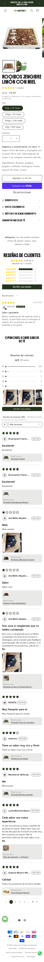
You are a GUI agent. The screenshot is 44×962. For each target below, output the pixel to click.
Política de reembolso (27, 948)
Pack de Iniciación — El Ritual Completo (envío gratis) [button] (15, 857)
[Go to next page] (37, 902)
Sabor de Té (17, 945)
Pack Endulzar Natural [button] (20, 892)
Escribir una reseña (22, 409)
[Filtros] (4, 424)
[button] (5, 10)
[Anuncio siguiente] (39, 3)
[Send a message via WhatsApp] (40, 953)
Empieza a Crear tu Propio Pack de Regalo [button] (18, 687)
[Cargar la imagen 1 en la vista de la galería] (9, 66)
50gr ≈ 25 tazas (12, 108)
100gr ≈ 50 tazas (13, 114)
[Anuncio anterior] (4, 3)
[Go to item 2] (27, 397)
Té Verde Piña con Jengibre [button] (22, 722)
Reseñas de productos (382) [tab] (14, 417)
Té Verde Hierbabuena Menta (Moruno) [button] (15, 502)
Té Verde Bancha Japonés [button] (22, 794)
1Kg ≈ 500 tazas (13, 127)
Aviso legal (31, 956)
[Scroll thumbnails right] (39, 397)
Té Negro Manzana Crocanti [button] (23, 559)
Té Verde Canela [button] (18, 459)
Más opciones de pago (22, 192)
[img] (8, 302)
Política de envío (18, 956)
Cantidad (6, 133)
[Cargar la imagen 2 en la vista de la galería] (22, 66)
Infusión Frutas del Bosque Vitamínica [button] (14, 603)
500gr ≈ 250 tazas (14, 120)
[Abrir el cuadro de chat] (5, 919)
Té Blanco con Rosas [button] (19, 758)
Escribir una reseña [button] (22, 286)
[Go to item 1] (10, 397)
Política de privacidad (14, 952)
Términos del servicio (32, 952)
